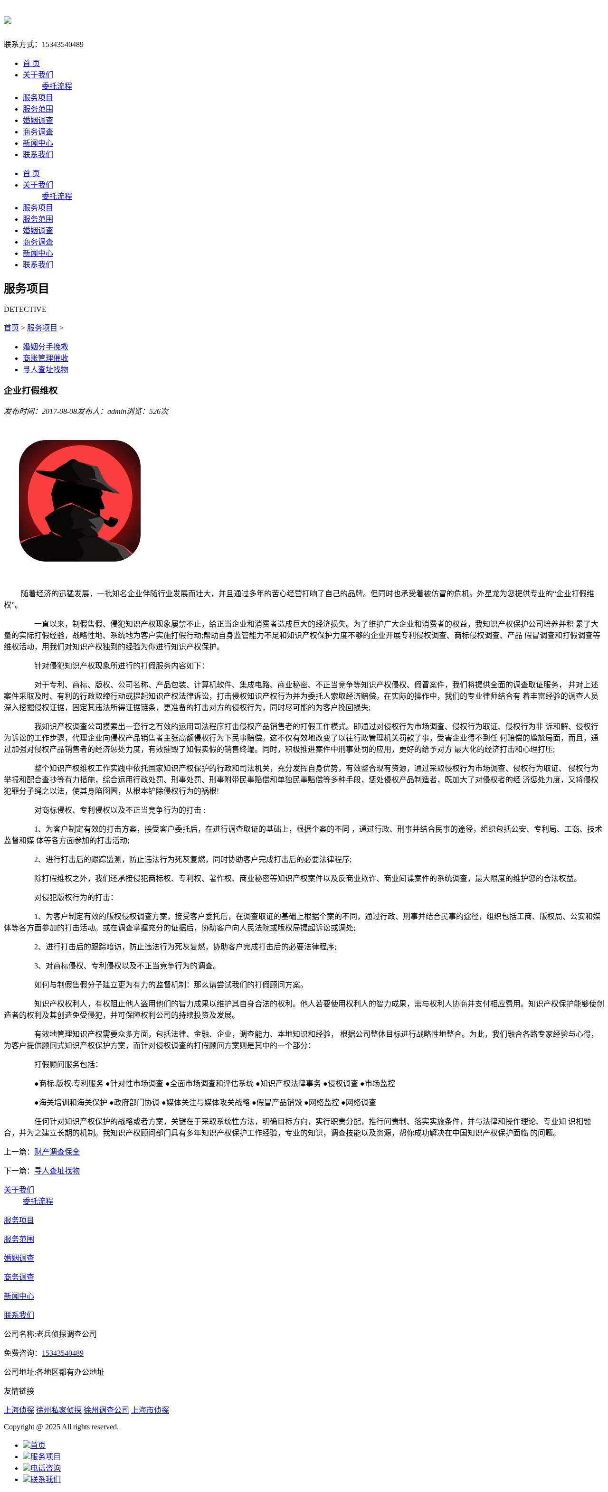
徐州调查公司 (106, 1410)
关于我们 (38, 75)
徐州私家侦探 (59, 1410)
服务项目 (38, 98)
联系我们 (38, 154)
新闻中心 (38, 143)
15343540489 (63, 1353)
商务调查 (38, 132)
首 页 (31, 63)
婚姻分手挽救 (45, 347)
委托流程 (57, 86)
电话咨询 (45, 1468)
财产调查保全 (57, 1152)
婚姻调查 (38, 120)
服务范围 (38, 109)
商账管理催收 (45, 358)
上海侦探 (19, 1410)
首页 (11, 328)
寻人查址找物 (45, 370)
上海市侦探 (150, 1410)
